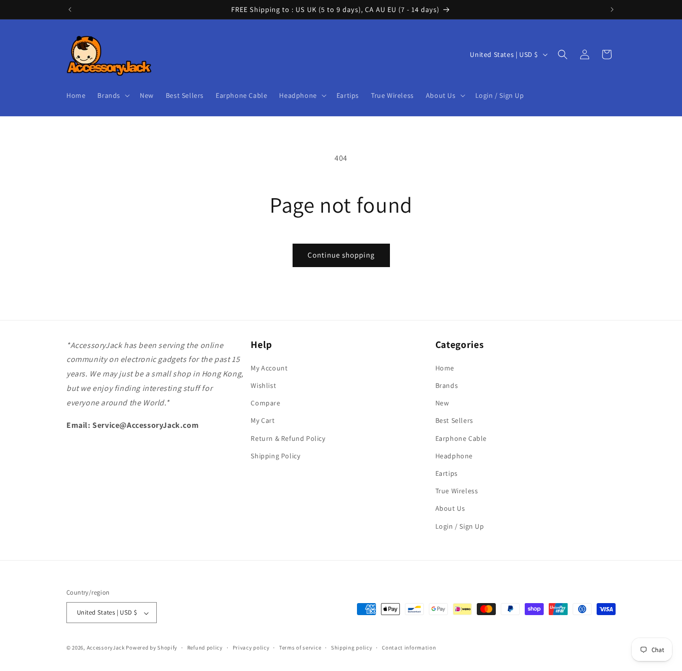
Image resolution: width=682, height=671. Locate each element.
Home (444, 367)
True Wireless (456, 491)
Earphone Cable (461, 438)
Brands (446, 385)
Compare (265, 403)
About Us (450, 508)
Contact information (409, 647)
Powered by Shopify (151, 648)
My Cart (263, 420)
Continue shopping (341, 255)
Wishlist (263, 385)
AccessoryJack (106, 648)
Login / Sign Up (459, 526)
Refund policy (205, 647)
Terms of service (300, 647)
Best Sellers (454, 420)
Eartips (446, 473)
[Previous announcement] (70, 9)
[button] (112, 95)
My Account (269, 367)
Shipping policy (351, 647)
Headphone (454, 455)
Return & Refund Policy (288, 438)
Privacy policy (251, 647)
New (442, 403)
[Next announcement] (612, 9)
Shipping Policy (275, 455)
